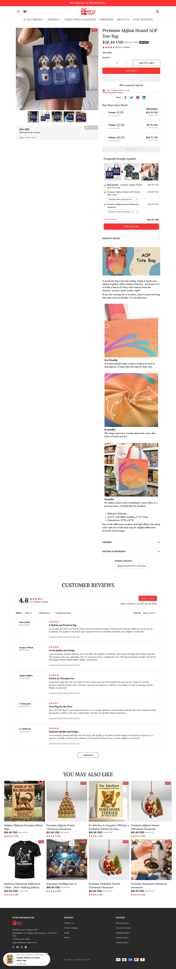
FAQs (66, 933)
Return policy (122, 937)
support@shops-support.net (24, 942)
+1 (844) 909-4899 (21, 939)
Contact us (69, 923)
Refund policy (122, 942)
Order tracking (71, 928)
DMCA (67, 937)
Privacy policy (122, 923)
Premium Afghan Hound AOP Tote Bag (64, 637)
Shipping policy (122, 933)
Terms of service (123, 928)
